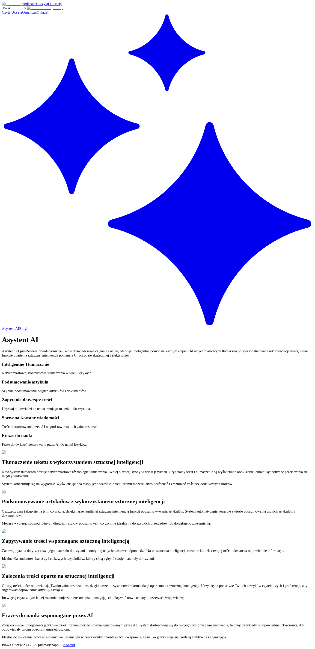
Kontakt (69, 645)
